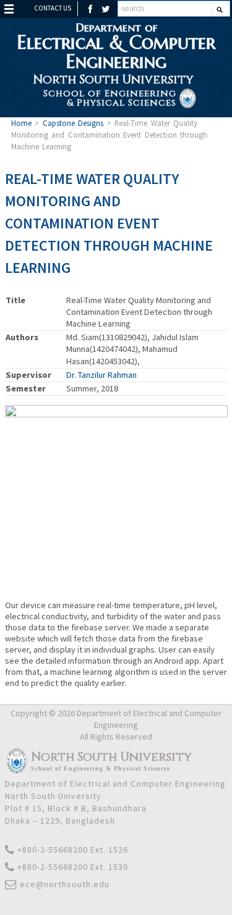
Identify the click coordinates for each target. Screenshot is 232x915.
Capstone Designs (73, 123)
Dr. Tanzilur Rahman (101, 374)
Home (21, 123)
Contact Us (52, 8)
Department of (116, 46)
